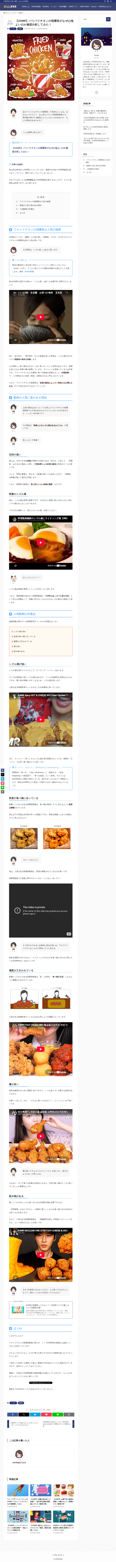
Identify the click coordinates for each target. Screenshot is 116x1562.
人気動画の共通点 (26, 209)
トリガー (12, 28)
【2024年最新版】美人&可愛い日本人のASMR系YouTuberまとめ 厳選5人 (96, 120)
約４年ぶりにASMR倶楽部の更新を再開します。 (95, 128)
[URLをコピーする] (69, 1414)
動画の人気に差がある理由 (30, 205)
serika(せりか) (19, 1462)
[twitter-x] (105, 1)
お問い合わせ (58, 1555)
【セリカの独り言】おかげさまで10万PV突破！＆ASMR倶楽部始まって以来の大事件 (96, 141)
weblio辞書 (29, 271)
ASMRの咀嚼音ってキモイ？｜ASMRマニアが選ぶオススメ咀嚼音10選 (47, 1306)
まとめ (22, 213)
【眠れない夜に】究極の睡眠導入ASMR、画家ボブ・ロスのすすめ (95, 112)
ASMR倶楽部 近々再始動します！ (95, 134)
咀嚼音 (20, 28)
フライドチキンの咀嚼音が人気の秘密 (35, 201)
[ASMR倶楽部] (10, 6)
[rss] (107, 1)
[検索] (110, 1)
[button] (12, 1414)
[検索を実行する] (108, 19)
